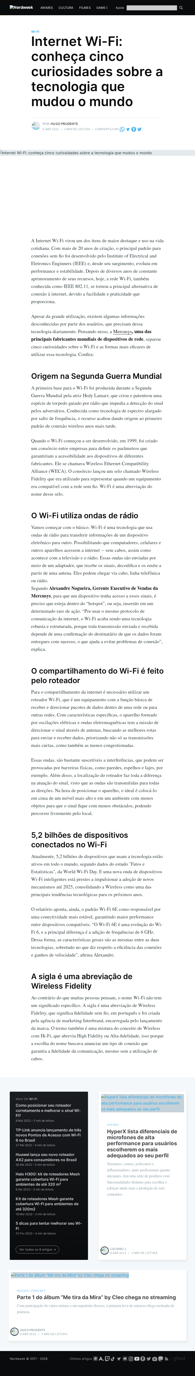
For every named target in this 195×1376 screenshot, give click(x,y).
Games (102, 8)
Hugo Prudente (64, 124)
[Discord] (124, 1359)
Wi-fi (35, 32)
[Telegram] (128, 129)
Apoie (120, 8)
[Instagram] (130, 1359)
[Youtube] (136, 1359)
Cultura (65, 8)
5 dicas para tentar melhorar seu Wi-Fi (49, 1226)
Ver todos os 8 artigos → (37, 1249)
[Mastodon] (161, 1359)
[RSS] (167, 1359)
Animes (46, 8)
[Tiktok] (113, 1359)
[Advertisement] (97, 201)
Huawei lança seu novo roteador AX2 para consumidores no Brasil (46, 1157)
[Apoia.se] (102, 1359)
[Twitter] (139, 129)
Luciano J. (118, 1249)
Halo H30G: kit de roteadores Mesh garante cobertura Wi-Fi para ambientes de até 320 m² (48, 1179)
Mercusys (122, 331)
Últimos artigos (81, 1359)
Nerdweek (17, 1359)
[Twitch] (107, 1359)
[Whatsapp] (122, 129)
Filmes (85, 8)
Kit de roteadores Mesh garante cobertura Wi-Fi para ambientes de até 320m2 (47, 1203)
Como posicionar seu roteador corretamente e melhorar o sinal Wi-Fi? (48, 1110)
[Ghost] (177, 1359)
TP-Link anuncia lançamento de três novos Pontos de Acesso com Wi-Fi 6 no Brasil (48, 1135)
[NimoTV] (155, 1359)
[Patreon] (95, 1359)
